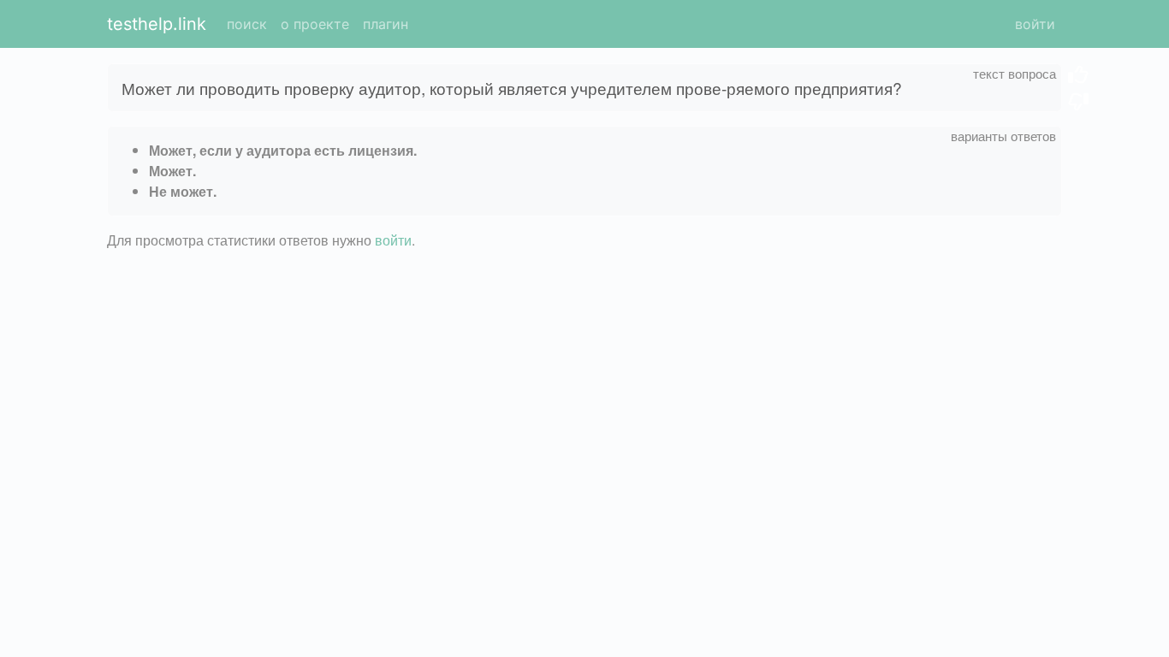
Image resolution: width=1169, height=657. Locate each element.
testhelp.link (156, 24)
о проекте (315, 24)
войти (1035, 24)
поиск (247, 24)
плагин (385, 24)
